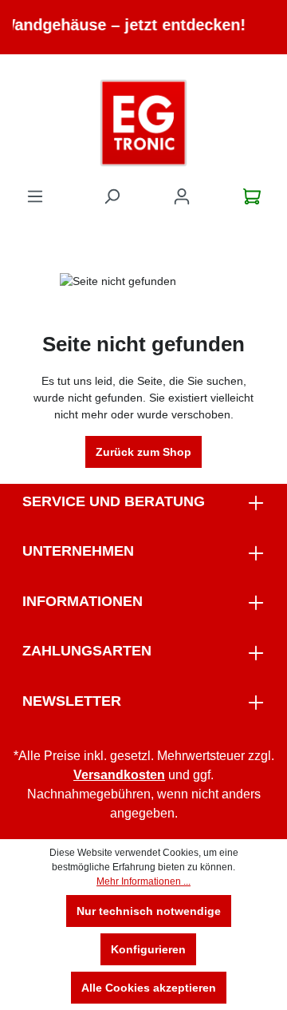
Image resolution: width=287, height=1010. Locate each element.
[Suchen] (111, 196)
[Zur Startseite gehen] (143, 123)
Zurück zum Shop (143, 452)
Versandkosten (119, 775)
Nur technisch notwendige (149, 911)
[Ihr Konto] (182, 196)
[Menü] (35, 196)
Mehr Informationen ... (143, 881)
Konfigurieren (148, 949)
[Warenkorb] (252, 196)
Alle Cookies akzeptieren (148, 987)
